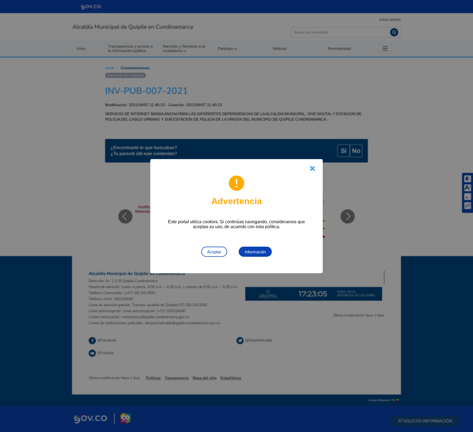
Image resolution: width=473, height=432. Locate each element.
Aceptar (214, 251)
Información (255, 251)
